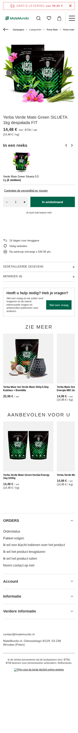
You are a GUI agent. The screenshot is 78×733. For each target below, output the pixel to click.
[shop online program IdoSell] (39, 670)
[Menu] (72, 18)
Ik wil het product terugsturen (24, 551)
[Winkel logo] (17, 18)
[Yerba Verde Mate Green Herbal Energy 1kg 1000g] (28, 446)
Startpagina (18, 29)
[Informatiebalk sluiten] (70, 6)
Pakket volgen (13, 538)
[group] (39, 72)
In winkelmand (52, 202)
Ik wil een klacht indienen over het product (34, 545)
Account (10, 581)
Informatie (12, 596)
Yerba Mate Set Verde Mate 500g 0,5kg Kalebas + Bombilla (25, 389)
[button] (10, 73)
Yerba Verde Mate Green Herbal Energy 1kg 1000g (26, 477)
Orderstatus (11, 531)
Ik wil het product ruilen (20, 558)
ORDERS (11, 520)
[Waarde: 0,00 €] (59, 18)
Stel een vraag (58, 305)
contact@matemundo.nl (19, 634)
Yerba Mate (52, 29)
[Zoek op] (38, 18)
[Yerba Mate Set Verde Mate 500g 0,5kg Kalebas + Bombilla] (28, 359)
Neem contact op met (18, 565)
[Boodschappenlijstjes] (49, 18)
